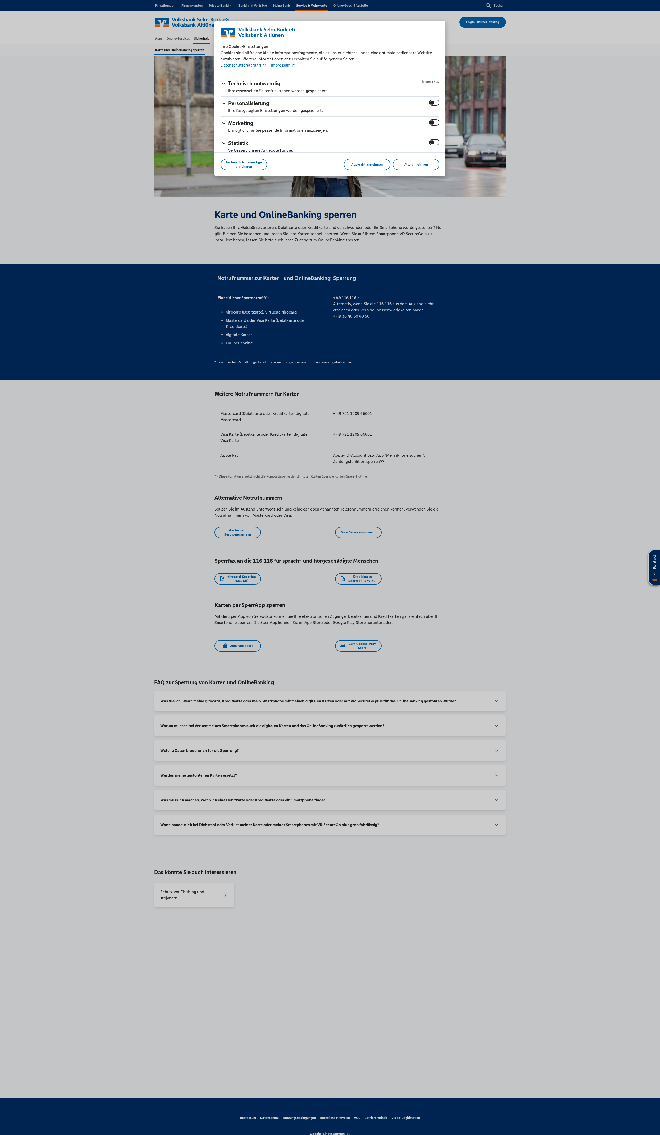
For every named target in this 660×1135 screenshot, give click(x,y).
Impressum (281, 65)
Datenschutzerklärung (241, 65)
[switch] (434, 103)
